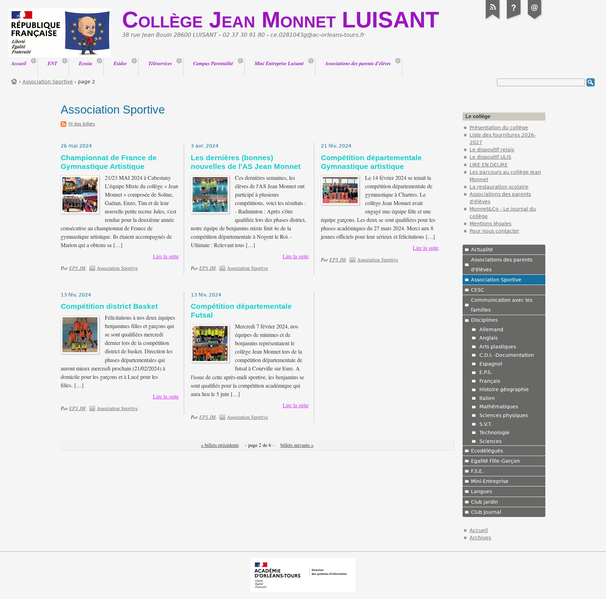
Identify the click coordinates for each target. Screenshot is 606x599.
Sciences (490, 441)
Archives (480, 537)
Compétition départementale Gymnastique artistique (371, 162)
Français (489, 381)
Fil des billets (81, 124)
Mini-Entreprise (490, 481)
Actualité (482, 249)
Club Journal (486, 512)
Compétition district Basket (109, 306)
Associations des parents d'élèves (501, 264)
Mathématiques (498, 406)
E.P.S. (485, 372)
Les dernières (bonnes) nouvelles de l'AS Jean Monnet (246, 162)
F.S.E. (477, 471)
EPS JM (77, 268)
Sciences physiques (503, 415)
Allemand (491, 329)
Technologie (494, 432)
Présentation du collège (499, 127)
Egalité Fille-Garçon (495, 461)
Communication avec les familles (501, 305)
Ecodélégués (487, 451)
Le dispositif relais (492, 149)
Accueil (14, 81)
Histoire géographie (504, 389)
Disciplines (484, 320)
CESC (477, 290)
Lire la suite (166, 256)
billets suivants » (297, 445)
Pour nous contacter (494, 231)
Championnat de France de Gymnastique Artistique (109, 162)
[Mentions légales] (513, 19)
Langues (481, 491)
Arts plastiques (497, 346)
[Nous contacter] (535, 19)
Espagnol (490, 364)
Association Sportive (47, 81)
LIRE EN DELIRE (489, 165)
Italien (487, 398)
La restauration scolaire (499, 187)
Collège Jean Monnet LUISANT (280, 19)
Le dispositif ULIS (490, 157)
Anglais (488, 338)
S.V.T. (485, 424)
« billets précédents (220, 445)
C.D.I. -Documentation (506, 355)
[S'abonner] (492, 19)
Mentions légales (490, 223)
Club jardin (484, 502)
